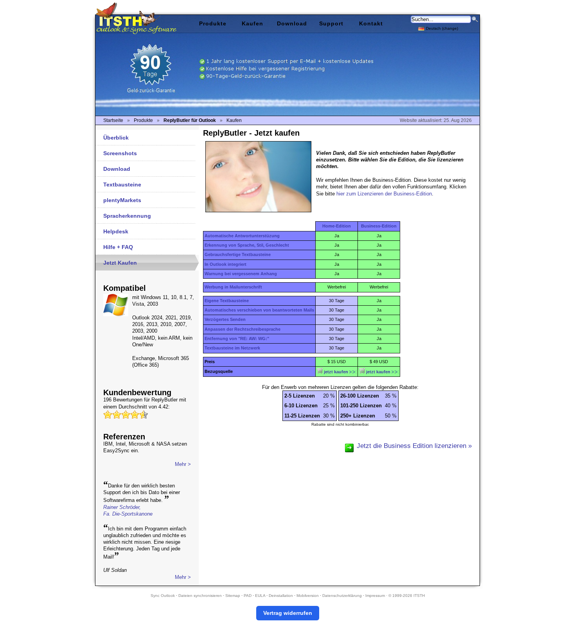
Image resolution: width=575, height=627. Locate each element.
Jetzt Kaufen (120, 263)
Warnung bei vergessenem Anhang (241, 273)
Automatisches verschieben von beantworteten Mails (259, 310)
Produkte (212, 23)
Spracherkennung (127, 216)
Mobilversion (307, 595)
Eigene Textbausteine (227, 300)
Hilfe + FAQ (118, 247)
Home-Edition (336, 226)
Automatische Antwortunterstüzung (242, 235)
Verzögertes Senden (225, 319)
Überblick (116, 137)
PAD (248, 595)
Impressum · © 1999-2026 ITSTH (395, 595)
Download (116, 169)
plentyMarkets (122, 200)
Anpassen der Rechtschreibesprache (242, 329)
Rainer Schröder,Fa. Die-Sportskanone (128, 510)
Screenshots (120, 153)
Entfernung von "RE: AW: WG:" (237, 338)
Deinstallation (281, 595)
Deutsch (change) (442, 28)
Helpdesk (115, 231)
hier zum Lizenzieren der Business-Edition (384, 194)
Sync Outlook (163, 595)
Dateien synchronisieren (200, 595)
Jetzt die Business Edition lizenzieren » (414, 446)
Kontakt (371, 23)
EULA (260, 595)
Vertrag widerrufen (287, 613)
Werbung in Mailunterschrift (233, 287)
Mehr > (183, 464)
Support (331, 23)
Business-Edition (379, 226)
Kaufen (252, 23)
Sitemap (232, 595)
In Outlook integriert (225, 264)
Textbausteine (122, 184)
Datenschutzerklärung (342, 595)
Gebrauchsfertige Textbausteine (238, 254)
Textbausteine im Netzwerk (232, 348)
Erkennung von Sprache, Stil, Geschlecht (247, 245)
